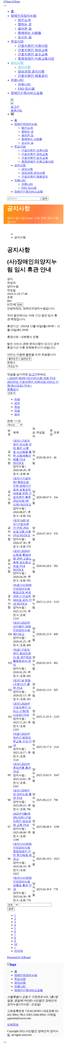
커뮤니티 (17, 80)
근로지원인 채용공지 (33, 76)
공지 (17, 403)
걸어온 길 (25, 28)
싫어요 (25, 358)
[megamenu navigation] (12, 114)
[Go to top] (5, 1042)
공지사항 (17, 63)
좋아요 (13, 358)
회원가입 (16, 110)
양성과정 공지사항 (31, 71)
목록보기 (13, 389)
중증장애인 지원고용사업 (36, 58)
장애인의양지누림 (23, 16)
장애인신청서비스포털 (27, 93)
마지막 (18, 950)
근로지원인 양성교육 (33, 50)
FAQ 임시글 (26, 88)
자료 (17, 410)
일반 (17, 414)
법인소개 (24, 20)
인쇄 (19, 304)
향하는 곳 (25, 24)
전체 (17, 399)
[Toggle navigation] (5, 5)
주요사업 (17, 41)
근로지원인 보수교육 (33, 54)
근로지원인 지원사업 (33, 46)
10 (15, 944)
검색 (11, 908)
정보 (17, 406)
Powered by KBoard (19, 957)
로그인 (15, 106)
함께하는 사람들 (29, 33)
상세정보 (13, 1024)
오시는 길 (25, 37)
